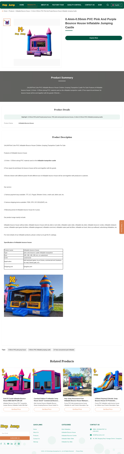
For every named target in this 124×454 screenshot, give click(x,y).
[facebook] (1, 444)
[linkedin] (12, 444)
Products (31, 5)
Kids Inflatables (66, 429)
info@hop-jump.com (98, 435)
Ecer (100, 5)
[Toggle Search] (107, 5)
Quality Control (74, 5)
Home (22, 5)
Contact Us (89, 5)
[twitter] (5, 444)
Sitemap (35, 442)
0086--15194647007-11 (99, 429)
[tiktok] (15, 444)
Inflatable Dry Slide (67, 442)
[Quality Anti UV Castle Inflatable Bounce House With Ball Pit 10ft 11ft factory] (16, 382)
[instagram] (19, 444)
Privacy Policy (79, 451)
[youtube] (8, 444)
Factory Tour (58, 5)
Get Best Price (16, 409)
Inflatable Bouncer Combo (69, 435)
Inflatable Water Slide (68, 438)
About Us (45, 5)
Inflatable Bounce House (23, 11)
